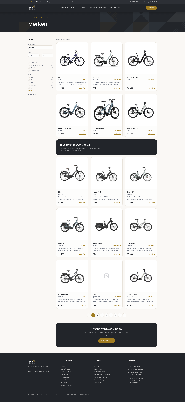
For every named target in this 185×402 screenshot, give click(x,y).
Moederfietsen (66, 377)
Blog (119, 8)
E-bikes (63, 366)
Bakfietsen (64, 374)
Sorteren (31, 44)
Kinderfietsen (65, 380)
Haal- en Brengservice (101, 380)
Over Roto (112, 8)
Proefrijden (98, 366)
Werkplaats (102, 8)
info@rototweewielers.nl (138, 369)
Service (82, 8)
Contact (151, 8)
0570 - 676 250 (136, 2)
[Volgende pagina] (124, 315)
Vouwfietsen (65, 382)
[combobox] (40, 47)
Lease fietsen (98, 369)
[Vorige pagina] (89, 315)
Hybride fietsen (66, 372)
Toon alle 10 (31, 90)
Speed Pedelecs (66, 385)
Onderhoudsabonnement (102, 374)
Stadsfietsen (65, 369)
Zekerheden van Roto (101, 377)
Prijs (30, 52)
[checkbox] (29, 62)
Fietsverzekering (99, 372)
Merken (73, 8)
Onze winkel (93, 8)
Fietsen (63, 8)
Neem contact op (106, 340)
